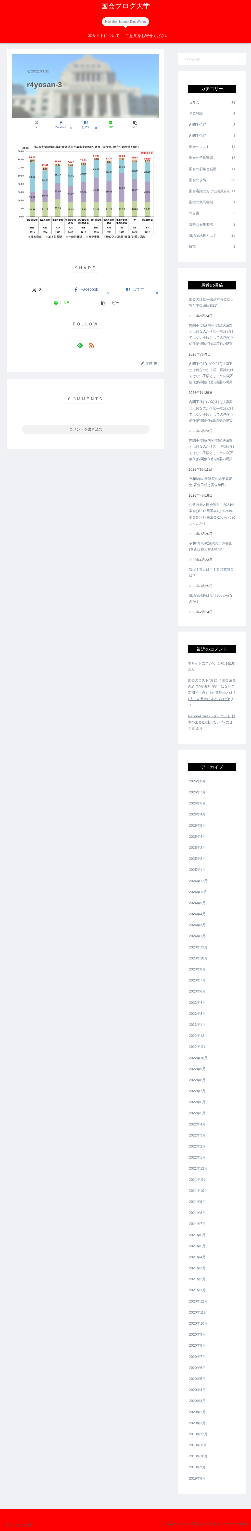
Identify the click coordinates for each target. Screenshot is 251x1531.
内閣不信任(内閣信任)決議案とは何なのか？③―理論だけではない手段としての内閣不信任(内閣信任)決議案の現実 (211, 373)
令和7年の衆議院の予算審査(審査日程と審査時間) (210, 546)
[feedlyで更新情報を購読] (80, 345)
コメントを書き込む (85, 429)
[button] (135, 124)
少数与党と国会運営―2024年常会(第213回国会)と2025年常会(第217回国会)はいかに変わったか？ (212, 514)
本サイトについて (201, 663)
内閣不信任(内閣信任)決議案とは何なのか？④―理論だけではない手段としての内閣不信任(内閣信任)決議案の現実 (211, 334)
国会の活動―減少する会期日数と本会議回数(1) (211, 302)
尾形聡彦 (228, 663)
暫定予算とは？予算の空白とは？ (211, 572)
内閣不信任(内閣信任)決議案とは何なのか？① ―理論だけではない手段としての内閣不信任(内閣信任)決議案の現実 (212, 449)
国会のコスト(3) (200, 680)
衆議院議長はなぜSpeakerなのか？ (211, 598)
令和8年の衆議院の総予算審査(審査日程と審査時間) (210, 482)
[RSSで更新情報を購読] (91, 345)
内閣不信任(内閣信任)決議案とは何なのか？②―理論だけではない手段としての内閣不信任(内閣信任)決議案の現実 (211, 411)
